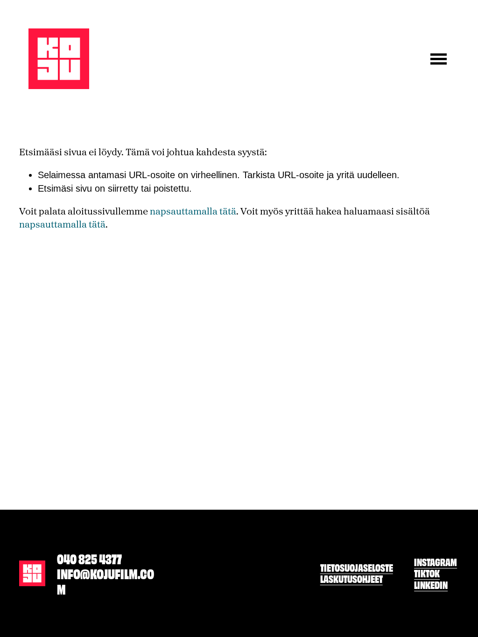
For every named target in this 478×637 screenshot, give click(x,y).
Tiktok (427, 573)
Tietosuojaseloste (356, 567)
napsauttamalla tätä (193, 211)
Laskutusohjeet (351, 578)
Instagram (435, 562)
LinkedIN (431, 584)
